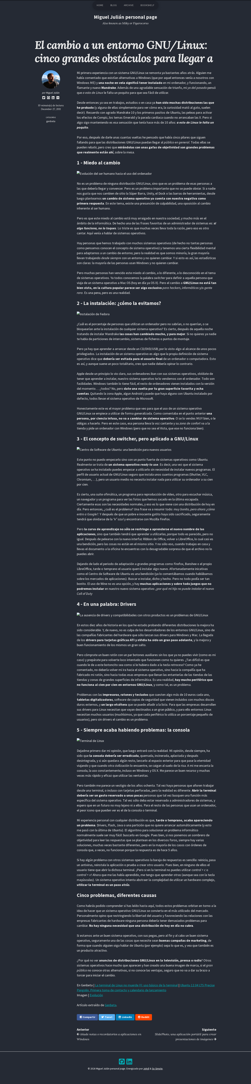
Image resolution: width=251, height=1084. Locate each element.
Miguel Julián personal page (125, 17)
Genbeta (110, 1005)
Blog (113, 5)
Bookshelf (147, 5)
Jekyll (146, 1068)
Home (100, 5)
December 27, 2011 (51, 109)
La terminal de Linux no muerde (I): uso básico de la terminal (136, 985)
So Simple (157, 1068)
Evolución (96, 995)
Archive (129, 5)
